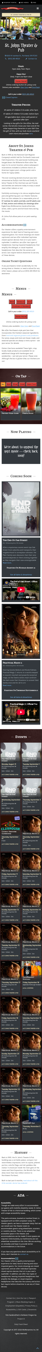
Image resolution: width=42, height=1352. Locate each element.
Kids (29, 302)
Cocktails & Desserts (21, 306)
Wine (15, 384)
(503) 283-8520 (14, 58)
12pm (3, 771)
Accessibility (11, 1309)
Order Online (21, 81)
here (31, 133)
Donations (32, 1309)
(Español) (19, 1305)
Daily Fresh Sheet (21, 1324)
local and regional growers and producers (22, 335)
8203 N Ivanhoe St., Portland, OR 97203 (21, 55)
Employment (10, 1305)
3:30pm (8, 771)
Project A (21, 1318)
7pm (12, 771)
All (3, 384)
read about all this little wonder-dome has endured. (20, 1181)
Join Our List (22, 1298)
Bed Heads (24, 2)
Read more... (7, 562)
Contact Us (32, 58)
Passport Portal (10, 2)
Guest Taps (31, 384)
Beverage (20, 302)
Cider (22, 384)
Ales (8, 384)
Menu (12, 302)
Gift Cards (22, 1309)
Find (34, 2)
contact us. (24, 1254)
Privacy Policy (30, 1305)
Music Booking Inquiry (24, 1302)
